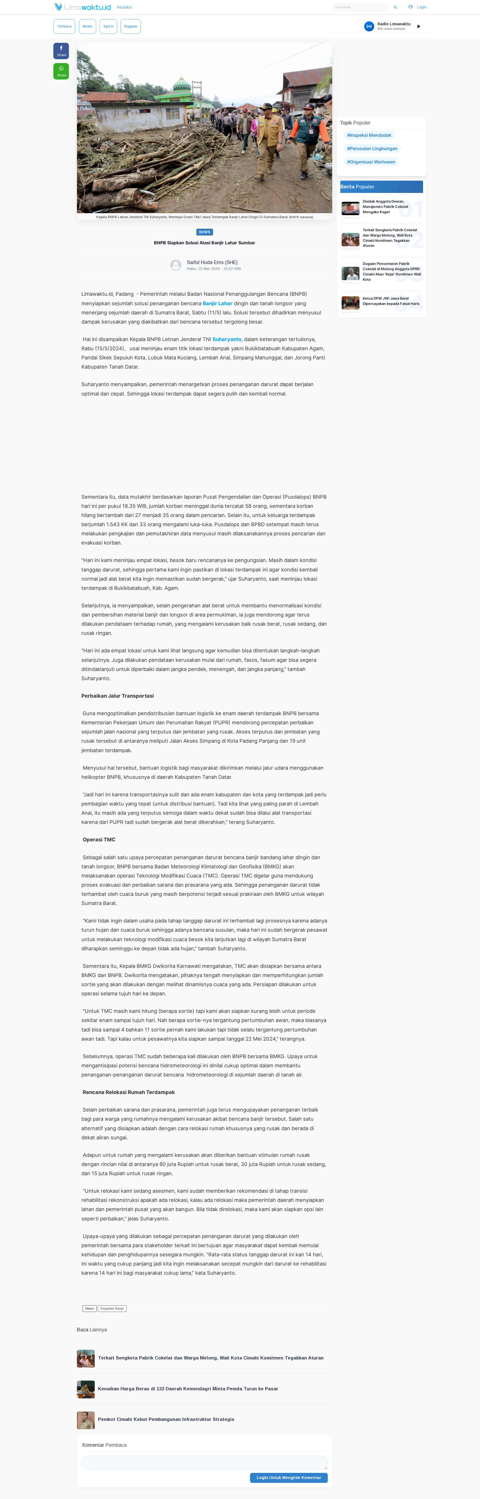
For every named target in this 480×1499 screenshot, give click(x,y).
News (87, 26)
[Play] (418, 26)
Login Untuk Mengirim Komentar (289, 1477)
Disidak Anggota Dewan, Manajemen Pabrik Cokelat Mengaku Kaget (385, 206)
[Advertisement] (204, 445)
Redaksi (124, 7)
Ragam (130, 26)
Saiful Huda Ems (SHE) (212, 262)
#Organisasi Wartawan (371, 162)
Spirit (108, 26)
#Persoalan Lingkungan (372, 148)
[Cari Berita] (395, 7)
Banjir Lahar (217, 303)
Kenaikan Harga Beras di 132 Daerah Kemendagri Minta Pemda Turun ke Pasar (188, 1388)
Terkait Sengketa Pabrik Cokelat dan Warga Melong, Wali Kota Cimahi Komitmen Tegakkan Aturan (211, 1358)
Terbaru (64, 26)
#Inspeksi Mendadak (369, 135)
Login (422, 7)
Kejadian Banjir (112, 1309)
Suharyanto (226, 339)
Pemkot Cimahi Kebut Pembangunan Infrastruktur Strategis (166, 1419)
